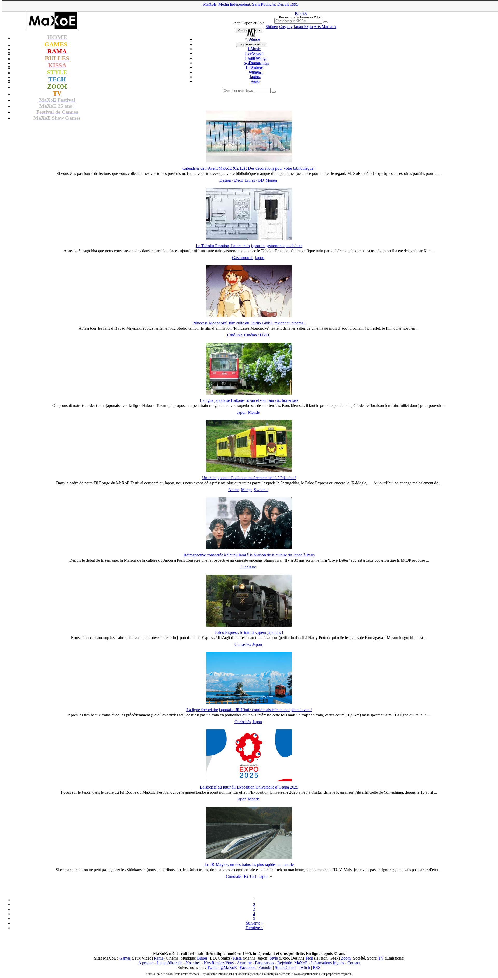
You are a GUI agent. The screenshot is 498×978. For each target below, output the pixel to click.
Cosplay (286, 26)
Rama (158, 958)
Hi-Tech (250, 876)
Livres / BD (254, 180)
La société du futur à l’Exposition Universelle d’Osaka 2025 (249, 787)
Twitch (304, 967)
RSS (316, 967)
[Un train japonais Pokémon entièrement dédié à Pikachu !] (249, 470)
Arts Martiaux (325, 26)
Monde (254, 412)
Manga (271, 180)
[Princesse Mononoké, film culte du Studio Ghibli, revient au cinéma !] (249, 316)
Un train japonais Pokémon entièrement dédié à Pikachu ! (249, 478)
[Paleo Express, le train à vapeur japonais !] (249, 625)
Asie (256, 82)
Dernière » (254, 928)
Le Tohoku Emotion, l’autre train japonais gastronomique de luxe (249, 245)
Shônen (272, 26)
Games (125, 958)
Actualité (244, 963)
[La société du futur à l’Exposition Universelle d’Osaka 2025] (249, 780)
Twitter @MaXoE (222, 967)
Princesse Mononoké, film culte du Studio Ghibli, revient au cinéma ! (249, 323)
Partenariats (264, 963)
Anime (256, 68)
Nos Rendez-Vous (219, 963)
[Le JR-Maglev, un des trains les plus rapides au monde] (249, 857)
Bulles (202, 958)
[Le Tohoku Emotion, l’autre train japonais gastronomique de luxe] (249, 238)
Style (273, 958)
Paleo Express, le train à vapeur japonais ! (249, 632)
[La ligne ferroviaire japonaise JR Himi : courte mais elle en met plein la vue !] (249, 702)
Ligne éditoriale (169, 963)
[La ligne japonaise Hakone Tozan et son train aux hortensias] (249, 393)
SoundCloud (285, 967)
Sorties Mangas (256, 63)
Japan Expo (303, 26)
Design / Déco (231, 180)
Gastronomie (242, 257)
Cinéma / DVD (256, 335)
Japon (256, 77)
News (256, 54)
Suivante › (254, 923)
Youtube (265, 967)
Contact (353, 963)
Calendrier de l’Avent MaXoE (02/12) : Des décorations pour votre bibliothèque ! (249, 168)
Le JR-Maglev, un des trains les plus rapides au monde (249, 864)
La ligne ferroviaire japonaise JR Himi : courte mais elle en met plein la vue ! (249, 710)
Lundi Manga (256, 58)
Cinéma (256, 72)
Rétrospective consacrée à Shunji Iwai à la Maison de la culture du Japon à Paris (249, 555)
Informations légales (327, 963)
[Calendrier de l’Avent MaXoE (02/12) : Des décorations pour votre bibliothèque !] (249, 161)
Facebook (248, 967)
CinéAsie (235, 335)
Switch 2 (261, 489)
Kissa (237, 958)
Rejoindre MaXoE (292, 963)
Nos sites (193, 963)
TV (381, 958)
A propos (145, 963)
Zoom (346, 958)
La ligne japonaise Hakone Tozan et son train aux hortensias (249, 400)
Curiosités (242, 644)
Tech (309, 958)
